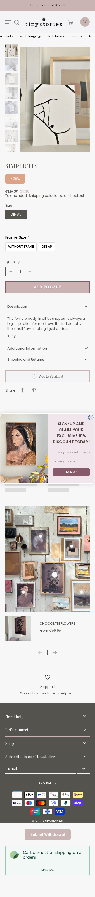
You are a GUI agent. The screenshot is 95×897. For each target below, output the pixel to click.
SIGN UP (71, 472)
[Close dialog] (90, 417)
